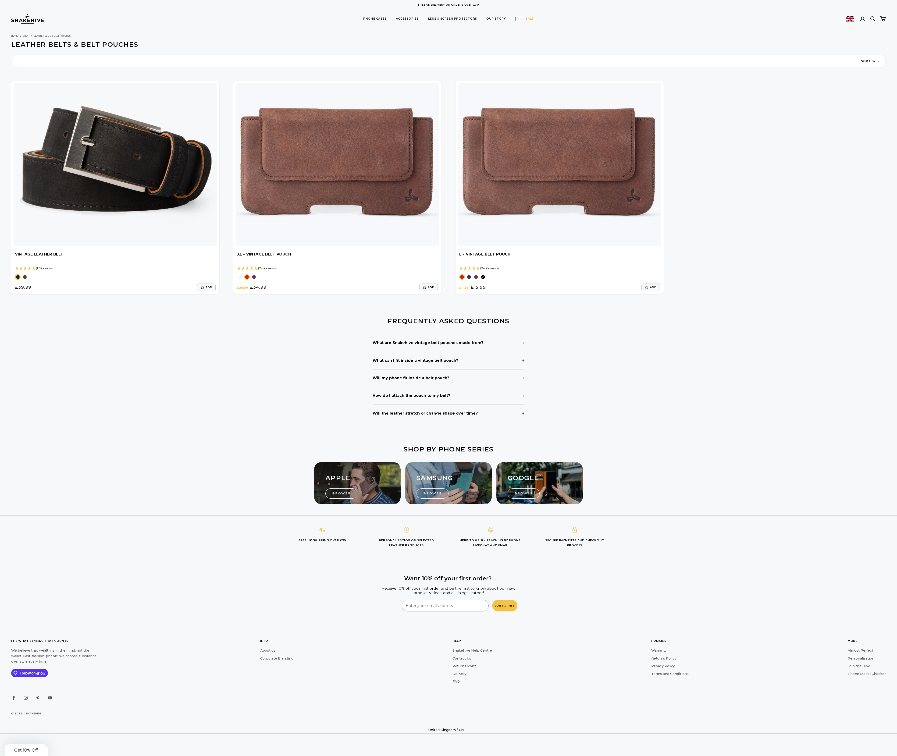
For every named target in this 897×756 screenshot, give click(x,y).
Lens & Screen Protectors (452, 18)
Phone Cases (375, 18)
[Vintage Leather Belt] (115, 164)
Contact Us (461, 658)
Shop (26, 36)
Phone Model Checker (867, 674)
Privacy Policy (663, 666)
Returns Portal (464, 666)
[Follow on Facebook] (13, 698)
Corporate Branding (276, 658)
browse (341, 493)
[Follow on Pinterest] (38, 698)
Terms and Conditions (670, 674)
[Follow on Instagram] (25, 698)
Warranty (658, 650)
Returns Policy (663, 658)
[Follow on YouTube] (50, 698)
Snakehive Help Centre (472, 650)
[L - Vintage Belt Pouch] (559, 164)
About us (267, 650)
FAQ (456, 681)
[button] (26, 750)
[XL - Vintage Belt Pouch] (337, 164)
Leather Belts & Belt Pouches (52, 36)
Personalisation (861, 658)
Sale (530, 18)
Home (14, 36)
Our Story (496, 18)
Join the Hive (859, 666)
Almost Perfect (860, 650)
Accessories (407, 18)
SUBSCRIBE (505, 605)
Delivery (459, 674)
